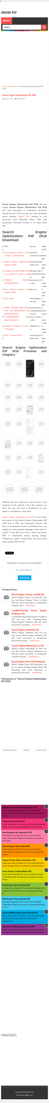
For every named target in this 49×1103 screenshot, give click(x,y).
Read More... (31, 605)
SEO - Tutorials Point (13, 335)
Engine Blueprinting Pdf (13, 821)
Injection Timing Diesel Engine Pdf (18, 926)
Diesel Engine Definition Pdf (25, 629)
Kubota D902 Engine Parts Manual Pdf (20, 913)
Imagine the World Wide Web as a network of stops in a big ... (17, 274)
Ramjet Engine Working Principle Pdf (19, 807)
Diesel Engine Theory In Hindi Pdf (28, 594)
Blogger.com (29, 1095)
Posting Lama (41, 750)
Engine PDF (9, 12)
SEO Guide (9, 298)
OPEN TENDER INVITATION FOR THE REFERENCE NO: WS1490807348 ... (17, 311)
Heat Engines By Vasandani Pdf (17, 832)
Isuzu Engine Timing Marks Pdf (16, 871)
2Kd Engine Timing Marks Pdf (16, 899)
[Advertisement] (24, 57)
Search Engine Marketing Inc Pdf (28, 645)
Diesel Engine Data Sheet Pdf (16, 846)
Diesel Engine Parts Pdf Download (28, 661)
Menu (7, 20)
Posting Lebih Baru (10, 750)
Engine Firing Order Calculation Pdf (19, 860)
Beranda (27, 750)
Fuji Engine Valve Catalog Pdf (16, 885)
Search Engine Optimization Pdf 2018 (18, 517)
